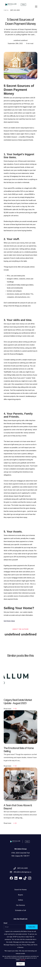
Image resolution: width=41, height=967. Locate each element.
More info (22, 959)
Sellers (20, 900)
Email (5, 923)
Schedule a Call (20, 910)
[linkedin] (15, 878)
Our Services (20, 905)
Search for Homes (20, 889)
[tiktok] (25, 878)
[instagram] (29, 878)
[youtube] (20, 878)
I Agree (21, 964)
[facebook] (11, 878)
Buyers (20, 895)
